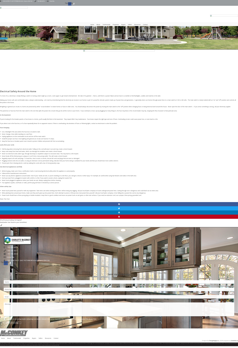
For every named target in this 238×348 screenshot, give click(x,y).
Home (92, 24)
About (98, 24)
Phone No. (7, 286)
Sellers (130, 24)
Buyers (123, 24)
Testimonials (106, 24)
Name (5, 279)
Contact (145, 24)
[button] (119, 204)
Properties (116, 24)
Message (6, 301)
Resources (137, 24)
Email (5, 294)
